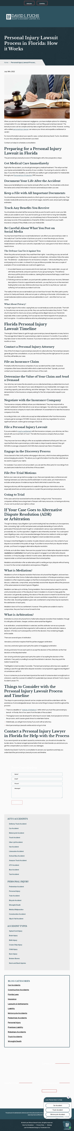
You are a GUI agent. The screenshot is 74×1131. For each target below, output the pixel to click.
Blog (17, 1090)
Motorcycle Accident (16, 833)
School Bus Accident (16, 856)
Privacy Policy (40, 1125)
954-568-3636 (48, 1068)
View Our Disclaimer (28, 1125)
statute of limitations (29, 710)
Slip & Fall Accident (16, 919)
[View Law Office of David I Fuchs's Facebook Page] (43, 1075)
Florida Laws (13, 994)
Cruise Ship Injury (15, 945)
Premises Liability (15, 1027)
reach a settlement (24, 431)
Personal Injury (14, 891)
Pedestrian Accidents (17, 1018)
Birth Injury (13, 940)
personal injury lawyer (21, 129)
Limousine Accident (16, 851)
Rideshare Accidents (17, 1032)
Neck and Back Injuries (17, 963)
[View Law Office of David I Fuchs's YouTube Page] (46, 1075)
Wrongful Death (15, 905)
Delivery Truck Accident (17, 824)
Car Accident (13, 828)
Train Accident (14, 896)
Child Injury (13, 949)
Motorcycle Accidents (17, 1013)
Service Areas (8, 1097)
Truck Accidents (15, 1036)
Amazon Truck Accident (17, 860)
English (29, 3)
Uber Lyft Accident (16, 842)
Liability (11, 1008)
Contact (18, 1094)
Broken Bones (14, 958)
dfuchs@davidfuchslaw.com (52, 1071)
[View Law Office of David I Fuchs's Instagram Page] (49, 1075)
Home (6, 1087)
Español (42, 3)
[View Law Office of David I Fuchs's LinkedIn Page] (52, 1075)
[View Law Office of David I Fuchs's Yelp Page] (55, 1075)
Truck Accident (14, 837)
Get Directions (49, 1091)
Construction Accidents (18, 990)
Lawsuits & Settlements (18, 1004)
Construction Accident (17, 914)
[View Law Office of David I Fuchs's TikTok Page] (58, 1075)
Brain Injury (13, 935)
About (6, 1090)
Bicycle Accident (15, 900)
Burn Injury (13, 954)
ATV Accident (14, 865)
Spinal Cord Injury (15, 931)
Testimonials (20, 1087)
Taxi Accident (14, 874)
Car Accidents (14, 985)
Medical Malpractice (16, 909)
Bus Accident (14, 870)
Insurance (12, 999)
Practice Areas (8, 1094)
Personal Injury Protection (23, 175)
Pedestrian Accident (16, 886)
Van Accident (14, 847)
